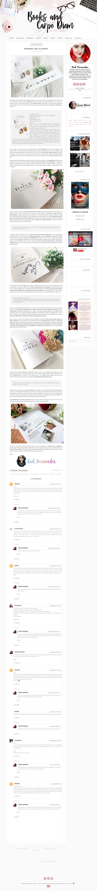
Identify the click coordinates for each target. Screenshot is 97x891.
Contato (78, 38)
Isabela (16, 565)
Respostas (17, 504)
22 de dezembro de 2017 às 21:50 (55, 565)
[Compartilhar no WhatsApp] (62, 470)
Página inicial (36, 850)
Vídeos (38, 38)
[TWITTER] (48, 878)
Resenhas (29, 38)
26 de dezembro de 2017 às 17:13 (54, 692)
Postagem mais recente (23, 848)
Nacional (52, 474)
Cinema (70, 120)
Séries (45, 38)
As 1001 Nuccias (18, 528)
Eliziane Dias (18, 605)
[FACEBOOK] (45, 878)
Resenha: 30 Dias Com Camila (84, 323)
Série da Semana (73, 124)
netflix (84, 124)
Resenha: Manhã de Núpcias (85, 303)
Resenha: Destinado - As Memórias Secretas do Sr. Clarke (84, 314)
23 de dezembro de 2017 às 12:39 (55, 605)
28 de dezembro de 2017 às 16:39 (55, 740)
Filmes (52, 38)
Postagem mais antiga (49, 848)
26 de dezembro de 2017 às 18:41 (55, 711)
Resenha (59, 474)
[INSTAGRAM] (51, 878)
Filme (90, 120)
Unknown (17, 483)
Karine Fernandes (37, 51)
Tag (81, 124)
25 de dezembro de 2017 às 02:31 (55, 652)
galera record (24, 474)
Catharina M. (18, 740)
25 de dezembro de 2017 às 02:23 (54, 631)
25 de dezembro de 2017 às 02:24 (54, 586)
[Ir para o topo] (48, 886)
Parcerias (20, 38)
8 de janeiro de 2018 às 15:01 (55, 764)
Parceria (76, 122)
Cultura (75, 120)
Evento (86, 120)
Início (11, 38)
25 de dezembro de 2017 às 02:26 (54, 508)
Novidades (70, 122)
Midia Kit (68, 38)
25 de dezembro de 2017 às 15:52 (55, 670)
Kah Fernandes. (44, 474)
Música (60, 38)
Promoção (81, 122)
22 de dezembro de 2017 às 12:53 (55, 484)
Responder (17, 499)
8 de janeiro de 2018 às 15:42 (55, 804)
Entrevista (81, 120)
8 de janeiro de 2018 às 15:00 (55, 726)
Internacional (34, 474)
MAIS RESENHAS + (80, 171)
